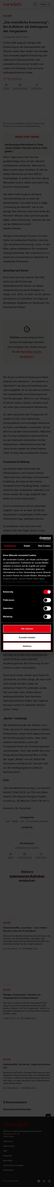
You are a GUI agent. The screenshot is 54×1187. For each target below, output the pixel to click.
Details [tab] (27, 546)
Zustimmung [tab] (10, 546)
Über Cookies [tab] (44, 546)
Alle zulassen (27, 629)
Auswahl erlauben (27, 637)
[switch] (47, 600)
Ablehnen (27, 646)
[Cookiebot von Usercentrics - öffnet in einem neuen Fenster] (39, 538)
